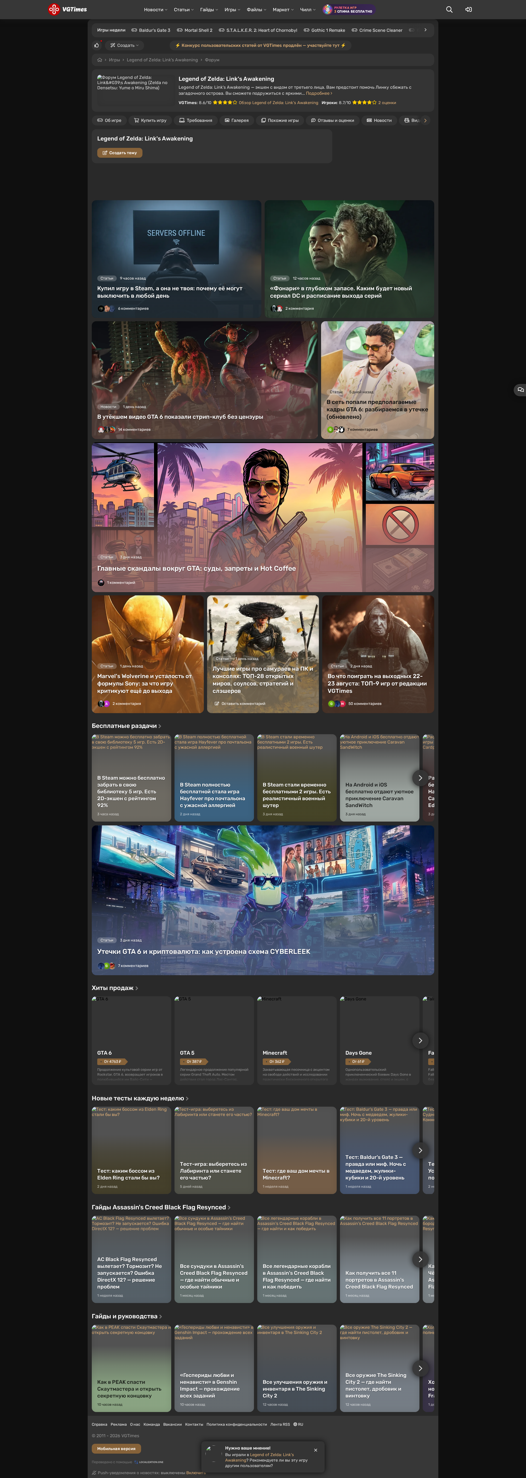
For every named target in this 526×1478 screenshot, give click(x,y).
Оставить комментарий (243, 703)
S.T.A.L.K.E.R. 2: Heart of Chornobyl (262, 30)
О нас (135, 1424)
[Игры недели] (425, 30)
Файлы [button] (254, 9)
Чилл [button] (305, 9)
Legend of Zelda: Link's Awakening (162, 59)
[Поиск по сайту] (449, 9)
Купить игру (154, 120)
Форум (212, 59)
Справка (99, 1424)
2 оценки (387, 102)
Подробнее (318, 93)
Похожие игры (283, 120)
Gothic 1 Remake (328, 30)
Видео (418, 120)
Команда (152, 1424)
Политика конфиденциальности (237, 1424)
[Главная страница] (67, 9)
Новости (383, 120)
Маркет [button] (281, 9)
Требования (199, 120)
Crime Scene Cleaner (380, 30)
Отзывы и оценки (336, 120)
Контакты (194, 1424)
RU (300, 1424)
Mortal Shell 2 (198, 30)
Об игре (113, 120)
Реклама (119, 1424)
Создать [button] (126, 45)
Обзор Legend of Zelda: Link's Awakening (278, 102)
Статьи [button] (182, 9)
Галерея (240, 120)
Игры (114, 59)
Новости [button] (153, 9)
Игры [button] (230, 9)
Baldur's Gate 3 (154, 30)
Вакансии (172, 1424)
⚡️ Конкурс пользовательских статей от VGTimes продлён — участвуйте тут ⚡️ (260, 45)
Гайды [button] (207, 9)
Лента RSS (280, 1424)
